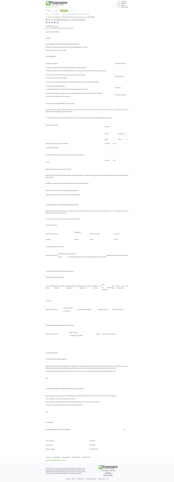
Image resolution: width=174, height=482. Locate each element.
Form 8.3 (48, 457)
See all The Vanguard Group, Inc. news (56, 460)
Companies (123, 1)
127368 (118, 7)
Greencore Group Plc (76, 457)
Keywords (123, 3)
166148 (118, 5)
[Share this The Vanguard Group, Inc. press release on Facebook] (46, 22)
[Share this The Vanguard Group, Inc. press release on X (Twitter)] (49, 22)
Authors (73, 478)
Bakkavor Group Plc (86, 457)
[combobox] (85, 11)
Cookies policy (80, 478)
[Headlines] (56, 3)
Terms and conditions (91, 478)
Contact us (108, 472)
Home (47, 14)
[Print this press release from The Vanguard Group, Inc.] (58, 22)
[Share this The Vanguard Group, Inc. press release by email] (55, 22)
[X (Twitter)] (107, 479)
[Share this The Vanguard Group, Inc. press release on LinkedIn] (52, 22)
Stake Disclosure (66, 457)
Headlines (49, 10)
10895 (118, 1)
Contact (68, 478)
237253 (118, 3)
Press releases (124, 7)
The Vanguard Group (56, 457)
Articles (123, 5)
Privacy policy (101, 478)
